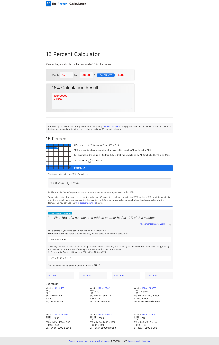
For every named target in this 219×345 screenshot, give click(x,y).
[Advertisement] (109, 25)
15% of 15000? (61, 314)
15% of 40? (59, 288)
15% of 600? (104, 288)
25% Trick (86, 275)
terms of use (82, 341)
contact (107, 341)
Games (72, 341)
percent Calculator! (112, 126)
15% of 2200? (148, 314)
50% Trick (119, 275)
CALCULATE (106, 75)
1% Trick (52, 275)
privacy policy (96, 341)
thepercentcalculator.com (152, 224)
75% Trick (152, 275)
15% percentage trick (85, 203)
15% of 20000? (105, 314)
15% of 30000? (149, 288)
